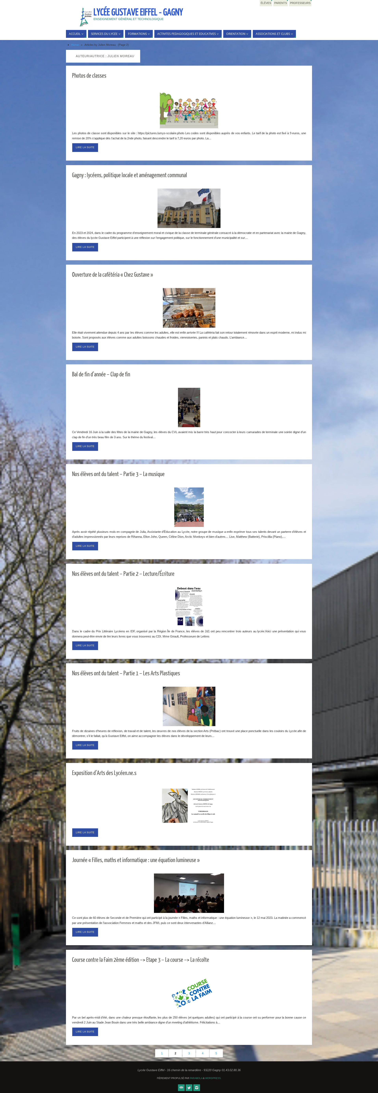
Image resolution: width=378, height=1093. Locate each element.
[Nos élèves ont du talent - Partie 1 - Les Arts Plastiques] (189, 706)
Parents (280, 3)
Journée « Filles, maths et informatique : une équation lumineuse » (136, 860)
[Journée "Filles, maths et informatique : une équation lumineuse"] (189, 893)
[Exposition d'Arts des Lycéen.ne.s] (189, 806)
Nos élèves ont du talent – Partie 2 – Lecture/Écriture (123, 574)
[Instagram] (196, 1087)
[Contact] (181, 1087)
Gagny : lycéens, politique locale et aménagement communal (129, 175)
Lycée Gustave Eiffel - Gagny (138, 12)
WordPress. (213, 1078)
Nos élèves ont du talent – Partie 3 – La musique (118, 474)
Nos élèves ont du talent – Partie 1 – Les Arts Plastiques (126, 673)
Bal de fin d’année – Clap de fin (101, 374)
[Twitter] (189, 1087)
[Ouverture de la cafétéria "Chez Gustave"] (189, 307)
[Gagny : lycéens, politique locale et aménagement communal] (189, 208)
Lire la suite (85, 147)
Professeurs (300, 3)
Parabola (196, 1078)
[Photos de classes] (189, 108)
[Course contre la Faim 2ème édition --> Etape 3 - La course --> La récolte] (189, 993)
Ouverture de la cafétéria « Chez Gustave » (112, 275)
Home (75, 44)
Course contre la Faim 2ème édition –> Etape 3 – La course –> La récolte (140, 960)
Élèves (266, 3)
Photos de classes (89, 76)
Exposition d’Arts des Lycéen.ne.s (104, 773)
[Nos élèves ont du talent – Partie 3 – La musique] (189, 507)
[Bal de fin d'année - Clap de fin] (189, 407)
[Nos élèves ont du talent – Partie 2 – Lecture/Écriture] (189, 606)
